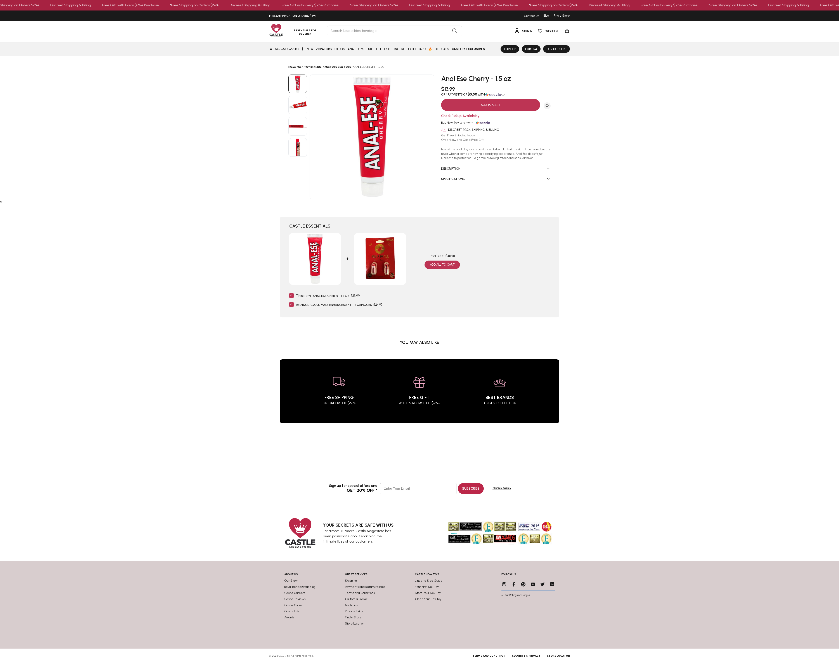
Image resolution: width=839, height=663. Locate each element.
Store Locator (558, 655)
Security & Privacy (526, 655)
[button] (496, 94)
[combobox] (394, 31)
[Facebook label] (513, 584)
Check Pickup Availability (460, 116)
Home (292, 66)
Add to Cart (490, 105)
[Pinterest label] (523, 584)
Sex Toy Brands (309, 66)
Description (450, 169)
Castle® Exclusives (468, 49)
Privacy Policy (501, 488)
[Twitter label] (542, 584)
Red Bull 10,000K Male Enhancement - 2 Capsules (334, 305)
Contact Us (531, 16)
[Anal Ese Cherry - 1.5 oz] (298, 84)
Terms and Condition (489, 655)
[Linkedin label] (552, 584)
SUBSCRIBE (470, 488)
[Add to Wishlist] (547, 105)
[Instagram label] (504, 584)
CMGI (282, 655)
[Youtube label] (533, 584)
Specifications (453, 179)
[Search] (454, 31)
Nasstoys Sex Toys (337, 66)
